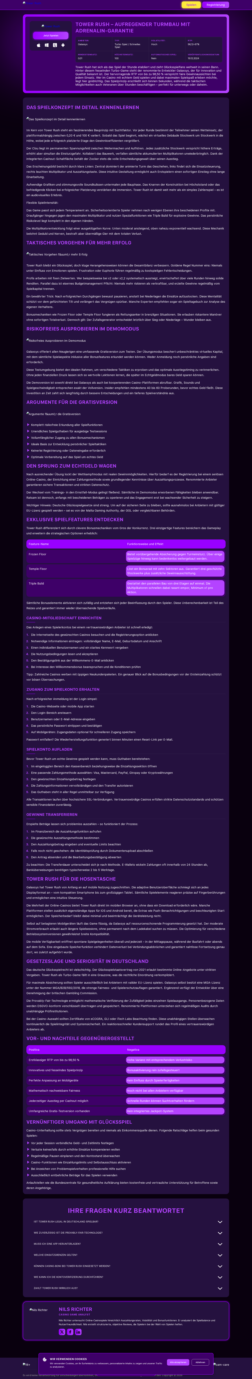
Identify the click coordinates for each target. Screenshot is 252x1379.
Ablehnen (200, 1362)
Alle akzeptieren (178, 1362)
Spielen (191, 5)
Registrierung (216, 5)
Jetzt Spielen (50, 35)
